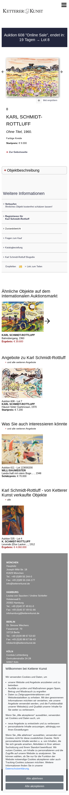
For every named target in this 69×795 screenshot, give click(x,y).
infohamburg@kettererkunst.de (22, 613)
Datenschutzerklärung (17, 768)
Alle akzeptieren (34, 786)
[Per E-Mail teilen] (19, 266)
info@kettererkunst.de (18, 583)
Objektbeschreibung (23, 170)
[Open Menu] (64, 5)
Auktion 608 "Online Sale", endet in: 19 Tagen (34, 37)
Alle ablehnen (34, 778)
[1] (3, 71)
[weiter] (47, 321)
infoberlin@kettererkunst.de (21, 643)
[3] (61, 71)
